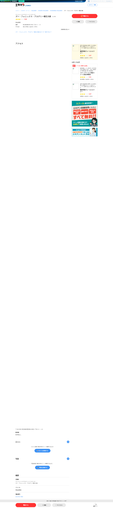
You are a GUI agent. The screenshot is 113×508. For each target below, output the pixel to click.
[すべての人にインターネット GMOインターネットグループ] (101, 1)
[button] (95, 505)
